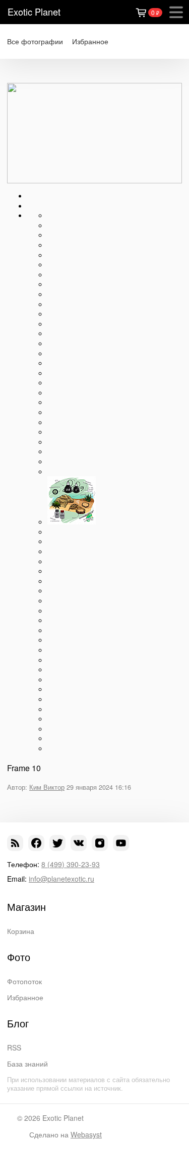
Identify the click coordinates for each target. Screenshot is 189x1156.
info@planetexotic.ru (61, 879)
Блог (18, 1023)
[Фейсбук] (36, 843)
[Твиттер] (57, 843)
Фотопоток (24, 981)
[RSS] (15, 843)
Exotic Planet (34, 11)
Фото (18, 957)
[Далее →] (94, 180)
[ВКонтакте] (79, 843)
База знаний (27, 1064)
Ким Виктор (47, 787)
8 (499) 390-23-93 (70, 864)
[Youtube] (121, 843)
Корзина (20, 931)
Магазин (26, 907)
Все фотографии (35, 41)
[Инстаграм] (100, 843)
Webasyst (86, 1134)
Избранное (90, 41)
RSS (14, 1047)
